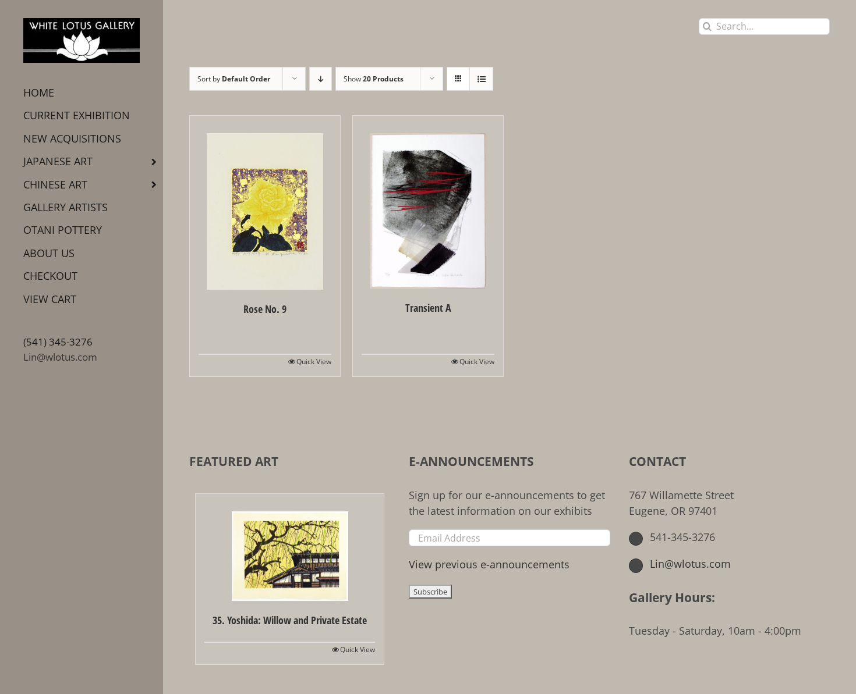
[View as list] (481, 78)
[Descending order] (320, 79)
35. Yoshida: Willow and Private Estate (290, 620)
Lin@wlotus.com (60, 357)
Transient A (428, 308)
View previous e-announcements (489, 564)
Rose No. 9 (264, 309)
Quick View (313, 361)
